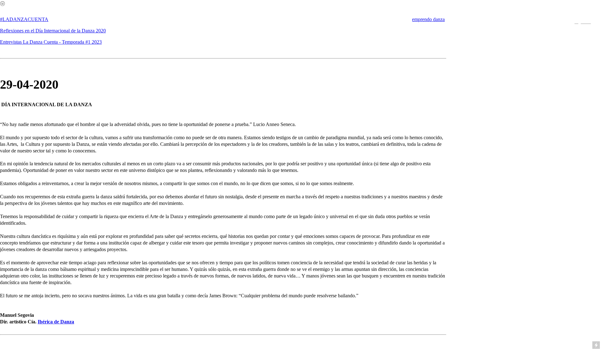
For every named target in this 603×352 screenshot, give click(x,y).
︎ (576, 21)
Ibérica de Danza (56, 321)
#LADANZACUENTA (24, 19)
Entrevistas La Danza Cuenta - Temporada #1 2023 (51, 42)
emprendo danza (428, 19)
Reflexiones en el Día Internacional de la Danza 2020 (53, 30)
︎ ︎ (586, 21)
